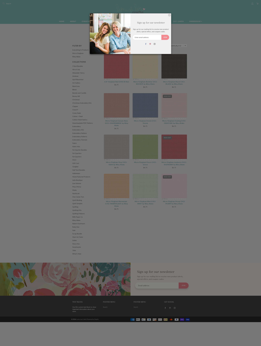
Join (165, 37)
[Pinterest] (150, 44)
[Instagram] (154, 44)
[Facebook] (146, 44)
